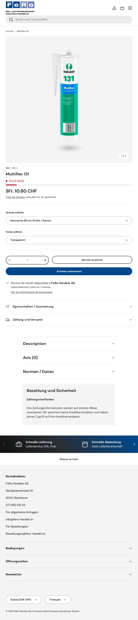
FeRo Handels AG (22, 611)
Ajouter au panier (92, 259)
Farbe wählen (14, 231)
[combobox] (69, 19)
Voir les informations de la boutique (31, 292)
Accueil (9, 31)
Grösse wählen (15, 212)
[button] (122, 8)
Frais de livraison (15, 197)
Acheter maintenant (69, 271)
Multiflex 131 (23, 31)
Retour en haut (69, 459)
